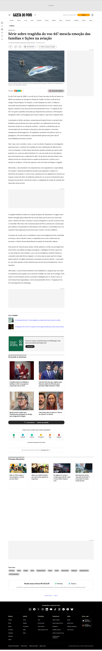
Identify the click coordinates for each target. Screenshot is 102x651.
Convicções (25, 626)
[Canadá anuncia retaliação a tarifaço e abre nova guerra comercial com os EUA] (22, 370)
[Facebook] (34, 609)
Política (46, 20)
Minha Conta (70, 623)
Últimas (19, 20)
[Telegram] (63, 609)
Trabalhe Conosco (56, 629)
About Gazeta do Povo (57, 623)
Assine (68, 619)
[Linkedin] (47, 609)
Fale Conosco (70, 629)
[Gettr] (68, 609)
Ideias (60, 20)
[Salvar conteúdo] (20, 46)
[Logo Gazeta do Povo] (22, 14)
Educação (10, 633)
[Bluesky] (72, 609)
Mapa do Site (43, 646)
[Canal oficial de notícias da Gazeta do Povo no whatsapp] (30, 609)
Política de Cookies (33, 646)
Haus (39, 619)
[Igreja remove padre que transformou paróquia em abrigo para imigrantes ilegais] (22, 401)
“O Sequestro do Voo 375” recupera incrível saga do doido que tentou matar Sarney (39, 327)
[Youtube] (51, 609)
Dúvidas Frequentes (71, 626)
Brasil (9, 623)
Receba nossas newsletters (56, 637)
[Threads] (59, 609)
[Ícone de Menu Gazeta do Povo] (9, 15)
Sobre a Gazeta (56, 619)
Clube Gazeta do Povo (43, 629)
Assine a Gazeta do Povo (58, 633)
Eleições (54, 20)
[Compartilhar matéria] (15, 46)
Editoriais (39, 20)
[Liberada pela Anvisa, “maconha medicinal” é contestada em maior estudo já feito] (83, 468)
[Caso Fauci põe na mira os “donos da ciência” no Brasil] (51, 401)
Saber (32, 20)
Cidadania (76, 20)
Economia (68, 20)
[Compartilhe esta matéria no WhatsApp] (2, 23)
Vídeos (90, 20)
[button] (36, 450)
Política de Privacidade (13, 646)
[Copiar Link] (2, 26)
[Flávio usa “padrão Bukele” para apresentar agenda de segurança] (40, 468)
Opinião (25, 623)
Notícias (12, 20)
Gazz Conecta (41, 626)
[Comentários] (10, 46)
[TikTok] (55, 609)
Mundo (83, 20)
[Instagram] (42, 609)
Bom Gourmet (41, 623)
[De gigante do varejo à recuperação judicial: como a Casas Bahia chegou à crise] (61, 468)
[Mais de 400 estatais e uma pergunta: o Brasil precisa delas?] (18, 468)
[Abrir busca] (35, 15)
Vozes (25, 20)
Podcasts (10, 636)
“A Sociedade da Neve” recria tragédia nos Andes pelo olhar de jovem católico (38, 320)
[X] (38, 609)
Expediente (55, 626)
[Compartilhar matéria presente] (2, 29)
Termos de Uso (24, 646)
